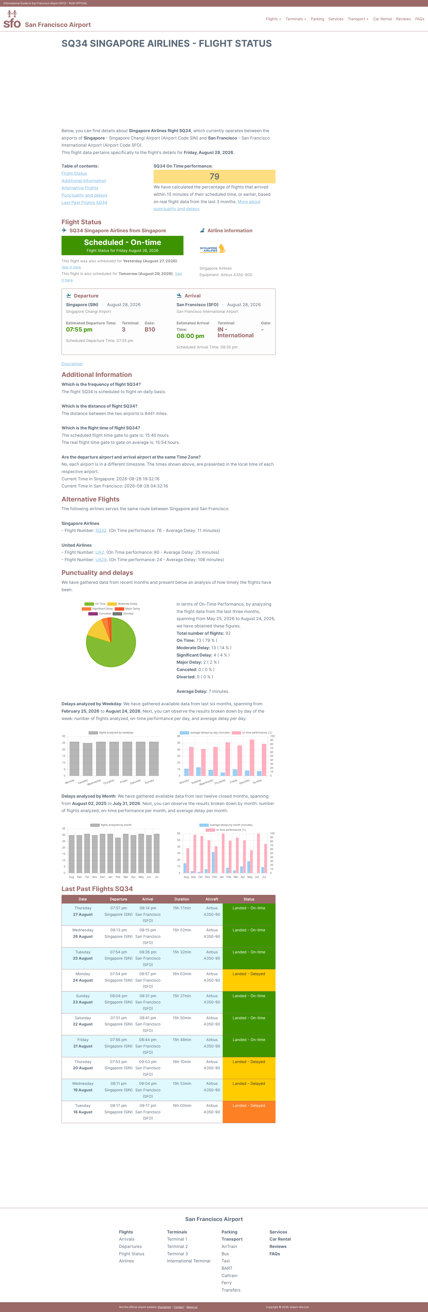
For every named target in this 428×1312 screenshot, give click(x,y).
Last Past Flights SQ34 (84, 202)
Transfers (231, 1290)
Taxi (226, 1260)
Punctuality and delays (84, 195)
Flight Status (74, 173)
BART (227, 1268)
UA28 (101, 559)
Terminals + (296, 19)
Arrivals (126, 1239)
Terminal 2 (177, 1246)
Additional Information (84, 180)
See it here (71, 267)
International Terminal (188, 1260)
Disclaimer (164, 1307)
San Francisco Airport (58, 25)
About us (191, 1307)
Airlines (126, 1260)
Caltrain (229, 1275)
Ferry (227, 1282)
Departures (130, 1246)
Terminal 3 (177, 1253)
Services (336, 19)
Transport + (358, 19)
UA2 (99, 552)
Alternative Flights (80, 187)
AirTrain (229, 1246)
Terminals (177, 1232)
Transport (232, 1239)
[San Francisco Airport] (12, 19)
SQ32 (101, 530)
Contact (179, 1307)
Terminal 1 (177, 1239)
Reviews (403, 19)
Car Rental (382, 19)
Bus (225, 1253)
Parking (317, 19)
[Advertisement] (214, 90)
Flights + (273, 19)
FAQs (419, 19)
